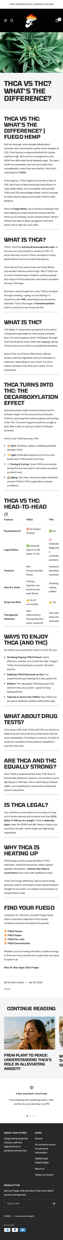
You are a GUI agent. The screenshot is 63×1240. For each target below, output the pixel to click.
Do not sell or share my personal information (45, 1148)
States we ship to (44, 1174)
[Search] (11, 20)
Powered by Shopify (24, 1216)
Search (39, 1138)
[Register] (53, 1203)
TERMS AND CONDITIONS (42, 1160)
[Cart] (57, 20)
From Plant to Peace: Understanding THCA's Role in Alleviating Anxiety (28, 1062)
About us (39, 1168)
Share (7, 988)
